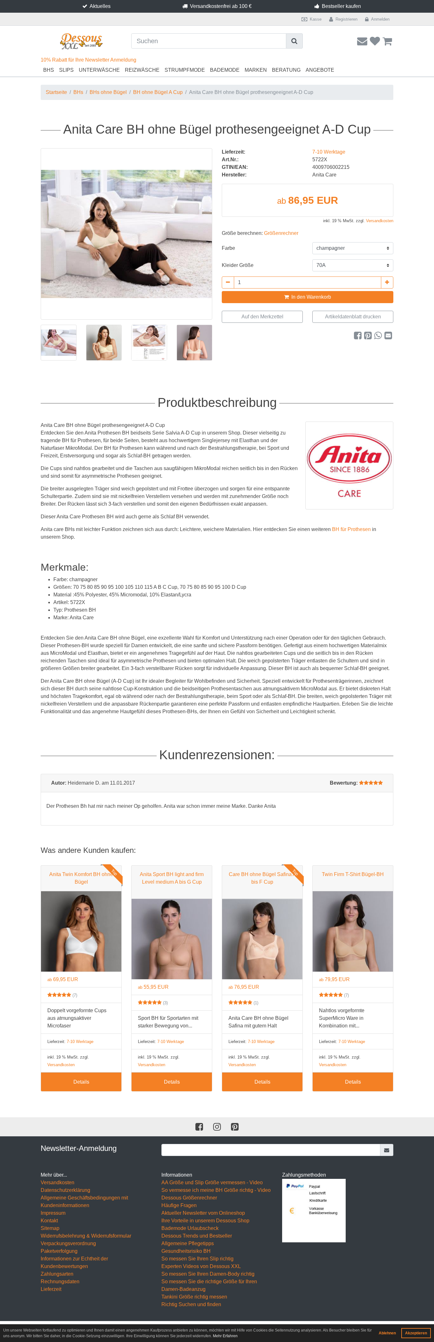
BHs (48, 70)
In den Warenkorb (310, 297)
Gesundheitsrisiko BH (186, 1251)
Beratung (286, 70)
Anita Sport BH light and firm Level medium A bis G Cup (172, 878)
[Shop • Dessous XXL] (81, 41)
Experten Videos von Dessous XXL (201, 1266)
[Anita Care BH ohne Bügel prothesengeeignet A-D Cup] (126, 234)
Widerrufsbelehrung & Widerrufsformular (86, 1236)
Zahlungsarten (57, 1274)
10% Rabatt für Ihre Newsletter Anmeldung (88, 60)
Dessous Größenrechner (189, 1197)
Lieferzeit (51, 1289)
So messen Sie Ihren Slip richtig (197, 1258)
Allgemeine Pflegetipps (187, 1243)
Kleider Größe (238, 265)
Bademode (225, 70)
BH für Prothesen (351, 529)
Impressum (53, 1213)
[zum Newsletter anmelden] (386, 1150)
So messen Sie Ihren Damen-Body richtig (207, 1274)
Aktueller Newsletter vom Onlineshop (203, 1213)
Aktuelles (100, 6)
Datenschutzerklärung (65, 1190)
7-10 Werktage (328, 152)
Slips (66, 70)
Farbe (228, 248)
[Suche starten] (294, 41)
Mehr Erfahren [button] (225, 1336)
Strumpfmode (185, 70)
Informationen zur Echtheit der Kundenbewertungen (74, 1262)
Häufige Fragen (179, 1205)
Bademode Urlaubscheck (190, 1228)
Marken (256, 70)
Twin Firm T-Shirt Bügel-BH (353, 874)
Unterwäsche (99, 70)
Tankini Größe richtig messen (194, 1296)
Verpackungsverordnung (68, 1243)
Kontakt (49, 1220)
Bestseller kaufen (341, 6)
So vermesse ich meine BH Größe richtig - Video (216, 1190)
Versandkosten (379, 220)
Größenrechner (281, 233)
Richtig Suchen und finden (191, 1304)
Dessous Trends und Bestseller (196, 1236)
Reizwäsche (142, 70)
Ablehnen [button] (387, 1333)
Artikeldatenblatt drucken (353, 316)
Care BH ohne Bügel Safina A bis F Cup (262, 878)
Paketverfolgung (59, 1251)
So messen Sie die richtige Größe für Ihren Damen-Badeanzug (209, 1285)
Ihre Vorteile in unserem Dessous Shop (205, 1220)
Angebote (320, 70)
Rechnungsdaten (60, 1281)
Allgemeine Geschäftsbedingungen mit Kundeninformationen (84, 1201)
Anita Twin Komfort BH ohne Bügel (81, 878)
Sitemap (50, 1228)
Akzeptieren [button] (416, 1333)
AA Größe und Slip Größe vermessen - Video (212, 1182)
